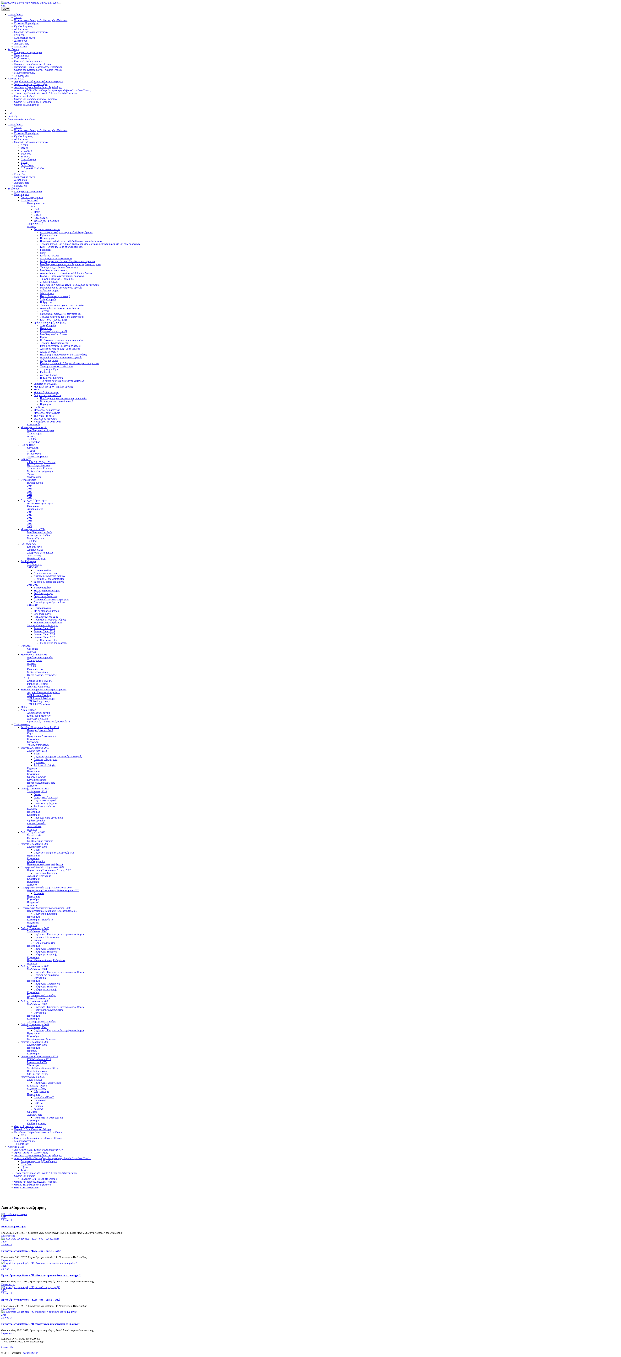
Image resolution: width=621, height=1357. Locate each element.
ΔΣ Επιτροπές (21, 139)
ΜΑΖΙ (37, 389)
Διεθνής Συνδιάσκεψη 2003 (35, 1001)
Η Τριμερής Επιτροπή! (52, 378)
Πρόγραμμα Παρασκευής (47, 948)
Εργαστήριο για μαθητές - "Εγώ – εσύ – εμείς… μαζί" (31, 1251)
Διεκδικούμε (20, 179)
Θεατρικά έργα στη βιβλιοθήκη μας (39, 1161)
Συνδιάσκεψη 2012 (37, 791)
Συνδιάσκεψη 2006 (37, 931)
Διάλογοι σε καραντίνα (45, 418)
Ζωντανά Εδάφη (48, 375)
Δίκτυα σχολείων (49, 351)
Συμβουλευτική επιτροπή (40, 841)
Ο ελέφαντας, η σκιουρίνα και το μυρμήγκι (62, 340)
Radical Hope (28, 444)
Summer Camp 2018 (44, 634)
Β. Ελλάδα (26, 150)
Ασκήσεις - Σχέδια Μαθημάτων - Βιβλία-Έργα (38, 1155)
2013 (29, 488)
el (4, 5)
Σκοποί (18, 127)
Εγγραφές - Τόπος (36, 1088)
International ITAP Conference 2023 (39, 1056)
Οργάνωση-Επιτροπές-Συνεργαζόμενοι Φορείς (58, 756)
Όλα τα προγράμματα (32, 197)
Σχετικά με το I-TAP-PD (40, 680)
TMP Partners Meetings (39, 695)
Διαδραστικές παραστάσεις (47, 395)
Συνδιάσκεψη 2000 (37, 1044)
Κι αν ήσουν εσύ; (30, 200)
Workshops (33, 1065)
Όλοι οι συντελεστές (44, 943)
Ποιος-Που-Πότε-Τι (44, 1097)
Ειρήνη (43, 337)
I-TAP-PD (26, 677)
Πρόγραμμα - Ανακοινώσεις (41, 736)
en (2, 5)
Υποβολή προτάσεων (38, 744)
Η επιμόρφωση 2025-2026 (47, 421)
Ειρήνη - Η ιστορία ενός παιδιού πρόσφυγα (62, 276)
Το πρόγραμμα (34, 433)
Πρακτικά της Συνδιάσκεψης (48, 1009)
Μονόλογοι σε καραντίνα (47, 410)
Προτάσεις (39, 762)
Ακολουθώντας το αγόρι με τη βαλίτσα (60, 308)
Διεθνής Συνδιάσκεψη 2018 (35, 747)
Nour (42, 252)
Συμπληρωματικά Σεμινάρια (41, 1039)
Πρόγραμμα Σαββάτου (45, 951)
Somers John (20, 185)
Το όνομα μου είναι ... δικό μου (56, 366)
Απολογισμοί (40, 217)
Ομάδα (37, 214)
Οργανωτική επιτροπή (45, 800)
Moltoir (24, 707)
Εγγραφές (32, 768)
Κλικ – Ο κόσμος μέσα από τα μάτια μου (61, 246)
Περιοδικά (26, 1164)
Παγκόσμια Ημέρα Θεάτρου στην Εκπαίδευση (38, 1132)
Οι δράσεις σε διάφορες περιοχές (31, 142)
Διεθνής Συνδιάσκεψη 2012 (35, 788)
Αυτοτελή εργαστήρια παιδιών (49, 576)
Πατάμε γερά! (47, 238)
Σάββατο (38, 1103)
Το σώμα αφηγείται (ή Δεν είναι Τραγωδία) (62, 305)
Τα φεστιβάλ (33, 442)
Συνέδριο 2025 (35, 1079)
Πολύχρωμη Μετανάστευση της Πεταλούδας (63, 354)
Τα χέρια (44, 311)
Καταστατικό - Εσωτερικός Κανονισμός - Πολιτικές (40, 130)
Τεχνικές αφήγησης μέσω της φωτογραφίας (62, 316)
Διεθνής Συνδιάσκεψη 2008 (35, 843)
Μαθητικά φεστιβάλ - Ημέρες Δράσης (53, 386)
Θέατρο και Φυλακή (24, 1175)
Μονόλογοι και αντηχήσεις (54, 270)
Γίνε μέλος (19, 174)
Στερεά (24, 147)
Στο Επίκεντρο (28, 561)
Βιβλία (24, 1167)
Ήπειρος (25, 156)
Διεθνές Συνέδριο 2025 (33, 1076)
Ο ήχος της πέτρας (49, 290)
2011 (29, 494)
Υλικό (30, 474)
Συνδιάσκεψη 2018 (37, 750)
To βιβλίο (32, 541)
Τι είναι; (31, 206)
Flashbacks (45, 249)
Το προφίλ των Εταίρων (39, 468)
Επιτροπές (39, 893)
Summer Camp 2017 (44, 637)
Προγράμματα (21, 194)
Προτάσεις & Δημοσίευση (47, 1082)
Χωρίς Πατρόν (28, 710)
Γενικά (37, 794)
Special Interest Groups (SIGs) (42, 1068)
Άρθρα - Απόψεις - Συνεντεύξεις (31, 1152)
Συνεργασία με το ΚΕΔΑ (40, 552)
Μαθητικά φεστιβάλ (24, 1141)
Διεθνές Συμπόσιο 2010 (33, 832)
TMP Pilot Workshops (38, 704)
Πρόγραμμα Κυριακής (45, 954)
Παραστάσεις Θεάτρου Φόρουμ (50, 619)
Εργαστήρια (33, 739)
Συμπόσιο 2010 (35, 835)
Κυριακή (38, 1106)
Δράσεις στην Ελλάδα (38, 535)
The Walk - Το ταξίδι (44, 415)
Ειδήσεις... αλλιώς (49, 255)
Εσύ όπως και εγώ (43, 593)
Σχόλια (37, 940)
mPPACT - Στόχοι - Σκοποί (41, 462)
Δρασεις (31, 436)
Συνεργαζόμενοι (35, 538)
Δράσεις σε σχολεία (37, 718)
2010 (29, 497)
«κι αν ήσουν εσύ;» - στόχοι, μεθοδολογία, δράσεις (66, 232)
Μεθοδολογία (34, 453)
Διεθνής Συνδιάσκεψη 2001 (35, 1024)
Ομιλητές (32, 1111)
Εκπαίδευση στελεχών (45, 383)
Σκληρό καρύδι (48, 299)
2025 (23, 1135)
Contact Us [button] (7, 1347)
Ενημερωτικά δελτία (24, 177)
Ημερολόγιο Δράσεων (38, 465)
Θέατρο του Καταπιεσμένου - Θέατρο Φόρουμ (38, 1138)
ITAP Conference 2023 (39, 1059)
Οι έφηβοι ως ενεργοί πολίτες (49, 578)
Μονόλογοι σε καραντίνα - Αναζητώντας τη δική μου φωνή (70, 264)
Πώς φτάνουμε (41, 1091)
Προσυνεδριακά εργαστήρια (48, 817)
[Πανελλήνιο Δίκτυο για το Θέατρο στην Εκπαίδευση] (29, 2)
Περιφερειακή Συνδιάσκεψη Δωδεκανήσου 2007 (46, 908)
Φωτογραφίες (34, 477)
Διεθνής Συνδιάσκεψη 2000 (35, 1042)
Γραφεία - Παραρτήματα (26, 133)
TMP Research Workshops (40, 698)
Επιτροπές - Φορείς (37, 1085)
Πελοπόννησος (28, 159)
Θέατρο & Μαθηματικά (26, 1187)
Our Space (39, 407)
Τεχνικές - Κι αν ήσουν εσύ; (54, 343)
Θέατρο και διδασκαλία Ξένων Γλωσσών (35, 1181)
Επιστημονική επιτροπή (46, 797)
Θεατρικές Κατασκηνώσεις (28, 1126)
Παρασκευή (40, 1100)
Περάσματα (46, 328)
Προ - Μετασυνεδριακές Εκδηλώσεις (46, 960)
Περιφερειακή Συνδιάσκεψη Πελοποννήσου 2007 (46, 887)
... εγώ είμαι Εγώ (49, 281)
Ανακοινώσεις (21, 182)
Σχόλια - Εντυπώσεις (38, 672)
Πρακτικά (32, 1050)
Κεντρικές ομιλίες (36, 779)
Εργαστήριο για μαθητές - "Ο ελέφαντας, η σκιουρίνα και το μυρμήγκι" (41, 1275)
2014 (29, 485)
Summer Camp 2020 (44, 628)
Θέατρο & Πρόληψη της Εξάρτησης (32, 1184)
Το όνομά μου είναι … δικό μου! (57, 278)
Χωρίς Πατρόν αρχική (38, 712)
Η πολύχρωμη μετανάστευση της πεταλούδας (63, 398)
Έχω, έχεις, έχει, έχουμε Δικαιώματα (59, 267)
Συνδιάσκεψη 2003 (37, 1004)
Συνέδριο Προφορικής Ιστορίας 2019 (40, 727)
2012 (29, 491)
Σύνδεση (12, 116)
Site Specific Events (37, 1074)
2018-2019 (32, 584)
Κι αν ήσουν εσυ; (36, 203)
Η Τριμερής (46, 302)
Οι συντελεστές (35, 669)
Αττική (24, 145)
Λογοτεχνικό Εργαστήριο (34, 500)
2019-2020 (32, 567)
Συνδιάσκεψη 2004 (37, 969)
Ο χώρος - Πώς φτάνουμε (47, 937)
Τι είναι (31, 450)
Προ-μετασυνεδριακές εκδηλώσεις (45, 864)
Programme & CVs (37, 1062)
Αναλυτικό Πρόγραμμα (39, 876)
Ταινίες (24, 1170)
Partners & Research (37, 683)
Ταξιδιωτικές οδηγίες (44, 806)
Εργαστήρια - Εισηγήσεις (40, 919)
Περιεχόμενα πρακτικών (46, 975)
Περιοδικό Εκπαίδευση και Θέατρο (32, 1129)
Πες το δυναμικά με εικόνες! (55, 296)
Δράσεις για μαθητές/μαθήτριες (50, 322)
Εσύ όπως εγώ (28, 544)
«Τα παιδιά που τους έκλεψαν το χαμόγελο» (62, 380)
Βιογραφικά (33, 881)
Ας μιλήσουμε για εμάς (46, 573)
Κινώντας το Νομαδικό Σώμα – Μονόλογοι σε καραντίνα (69, 284)
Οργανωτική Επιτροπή (45, 873)
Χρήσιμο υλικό (35, 223)
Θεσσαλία (26, 153)
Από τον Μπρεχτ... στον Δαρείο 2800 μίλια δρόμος (66, 273)
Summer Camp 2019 (44, 631)
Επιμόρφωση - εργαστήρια (28, 191)
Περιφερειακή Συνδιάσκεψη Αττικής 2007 (42, 867)
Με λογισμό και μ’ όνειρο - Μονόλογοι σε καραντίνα (67, 261)
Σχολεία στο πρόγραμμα (46, 220)
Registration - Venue (37, 1071)
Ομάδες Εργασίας (23, 136)
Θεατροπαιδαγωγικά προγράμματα (51, 599)
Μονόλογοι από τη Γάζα (33, 529)
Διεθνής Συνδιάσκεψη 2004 (35, 966)
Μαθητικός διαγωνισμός (46, 392)
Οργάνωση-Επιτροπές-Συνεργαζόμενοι (54, 852)
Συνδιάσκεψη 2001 (37, 1027)
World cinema (47, 293)
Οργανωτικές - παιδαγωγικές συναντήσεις (48, 721)
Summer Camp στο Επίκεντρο (42, 625)
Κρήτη (24, 162)
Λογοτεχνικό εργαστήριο (40, 503)
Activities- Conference (38, 686)
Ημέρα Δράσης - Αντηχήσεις (41, 675)
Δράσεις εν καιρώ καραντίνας (49, 581)
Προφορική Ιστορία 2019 (40, 730)
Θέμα (30, 733)
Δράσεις (31, 226)
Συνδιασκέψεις (22, 724)
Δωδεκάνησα (27, 165)
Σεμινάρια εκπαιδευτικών (47, 229)
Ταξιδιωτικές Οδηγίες (45, 765)
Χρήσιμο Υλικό (16, 1146)
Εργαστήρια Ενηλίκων (45, 596)
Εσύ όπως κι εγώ (42, 613)
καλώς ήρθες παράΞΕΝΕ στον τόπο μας (60, 313)
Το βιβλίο (32, 439)
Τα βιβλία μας (21, 1143)
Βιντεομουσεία (28, 479)
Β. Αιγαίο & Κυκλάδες (32, 168)
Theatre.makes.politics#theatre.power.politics (43, 689)
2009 (29, 526)
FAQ (36, 209)
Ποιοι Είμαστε (15, 124)
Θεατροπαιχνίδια (42, 570)
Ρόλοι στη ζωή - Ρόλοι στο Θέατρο (39, 1178)
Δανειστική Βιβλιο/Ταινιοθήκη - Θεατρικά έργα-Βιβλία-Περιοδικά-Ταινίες (52, 1158)
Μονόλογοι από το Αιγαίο (53, 334)
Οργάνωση (32, 447)
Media (37, 211)
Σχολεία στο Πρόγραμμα (40, 471)
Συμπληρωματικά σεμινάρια (41, 995)
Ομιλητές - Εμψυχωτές (45, 759)
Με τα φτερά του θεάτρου (47, 590)
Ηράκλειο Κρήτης (36, 558)
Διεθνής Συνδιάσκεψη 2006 (35, 928)
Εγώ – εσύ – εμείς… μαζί (53, 319)
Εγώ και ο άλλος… (50, 235)
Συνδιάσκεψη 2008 (37, 846)
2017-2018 (32, 605)
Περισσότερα (8, 1235)
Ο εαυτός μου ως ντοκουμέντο (56, 258)
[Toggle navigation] (60, 3)
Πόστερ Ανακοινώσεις (38, 998)
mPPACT (26, 459)
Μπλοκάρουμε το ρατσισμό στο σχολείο (61, 287)
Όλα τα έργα (33, 506)
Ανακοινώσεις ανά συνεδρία (48, 1117)
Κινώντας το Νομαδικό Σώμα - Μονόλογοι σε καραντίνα (69, 363)
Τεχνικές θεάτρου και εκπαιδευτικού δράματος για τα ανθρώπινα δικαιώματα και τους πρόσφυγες (90, 244)
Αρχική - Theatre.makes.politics (43, 692)
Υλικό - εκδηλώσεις (37, 456)
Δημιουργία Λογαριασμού (21, 119)
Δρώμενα (32, 785)
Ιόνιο (23, 171)
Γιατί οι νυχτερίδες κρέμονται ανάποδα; (60, 345)
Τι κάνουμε (13, 188)
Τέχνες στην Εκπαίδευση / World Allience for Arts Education (45, 1173)
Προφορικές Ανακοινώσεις (41, 782)
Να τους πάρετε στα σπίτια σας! (56, 401)
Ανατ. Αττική (34, 555)
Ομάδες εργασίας (36, 820)
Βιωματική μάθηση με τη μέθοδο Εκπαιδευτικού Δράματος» (71, 241)
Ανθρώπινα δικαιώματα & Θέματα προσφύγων (38, 1149)
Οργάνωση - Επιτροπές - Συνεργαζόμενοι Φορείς (59, 934)
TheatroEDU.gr (29, 1352)
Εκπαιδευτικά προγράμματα (48, 622)
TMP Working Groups (38, 701)
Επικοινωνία (33, 424)
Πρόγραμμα (33, 771)
